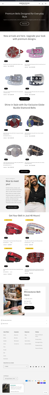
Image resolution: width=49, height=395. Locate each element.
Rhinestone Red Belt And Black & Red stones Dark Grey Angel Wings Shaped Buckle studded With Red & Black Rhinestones (34, 270)
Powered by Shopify (18, 390)
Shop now (24, 23)
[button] (2, 3)
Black (4, 335)
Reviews (16, 338)
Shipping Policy (38, 345)
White (4, 338)
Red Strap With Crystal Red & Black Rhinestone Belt (12, 240)
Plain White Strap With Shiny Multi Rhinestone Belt (33, 240)
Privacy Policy (38, 339)
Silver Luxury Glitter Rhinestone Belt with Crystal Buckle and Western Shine (13, 92)
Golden (5, 341)
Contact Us (16, 343)
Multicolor (5, 358)
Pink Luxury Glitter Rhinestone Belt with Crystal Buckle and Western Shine (35, 65)
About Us (16, 335)
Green (4, 355)
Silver (4, 343)
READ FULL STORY (12, 207)
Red (4, 352)
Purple (4, 349)
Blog (26, 335)
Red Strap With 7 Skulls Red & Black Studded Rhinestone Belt (13, 270)
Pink (4, 346)
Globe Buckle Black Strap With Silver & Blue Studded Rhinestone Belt (34, 134)
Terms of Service (39, 348)
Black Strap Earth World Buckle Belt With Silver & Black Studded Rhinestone (34, 163)
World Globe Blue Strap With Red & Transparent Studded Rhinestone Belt (13, 134)
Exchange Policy (38, 342)
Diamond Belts (28, 343)
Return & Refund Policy (39, 335)
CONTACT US (29, 307)
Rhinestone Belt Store (10, 390)
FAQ (25, 338)
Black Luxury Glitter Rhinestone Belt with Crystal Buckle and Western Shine (34, 92)
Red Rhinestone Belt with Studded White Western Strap (13, 64)
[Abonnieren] (26, 366)
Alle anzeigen (24, 98)
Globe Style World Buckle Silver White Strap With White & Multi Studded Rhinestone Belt (13, 163)
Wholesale (16, 341)
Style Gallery (27, 341)
